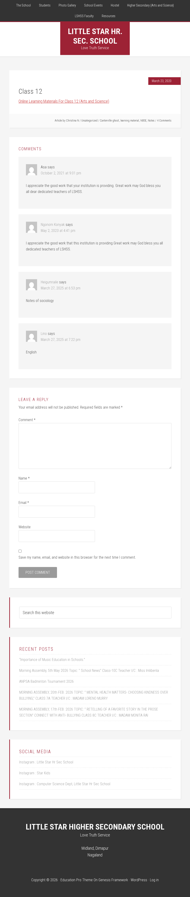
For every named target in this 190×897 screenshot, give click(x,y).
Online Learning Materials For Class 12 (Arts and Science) (64, 101)
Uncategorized (89, 120)
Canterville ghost (109, 120)
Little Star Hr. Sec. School (95, 36)
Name (24, 478)
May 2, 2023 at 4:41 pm (58, 230)
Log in (154, 880)
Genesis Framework (113, 880)
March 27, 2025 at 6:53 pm (60, 288)
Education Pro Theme (76, 880)
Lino (44, 333)
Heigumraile (49, 282)
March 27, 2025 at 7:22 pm (60, 339)
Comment (27, 420)
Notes (151, 120)
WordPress (139, 880)
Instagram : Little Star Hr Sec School (46, 762)
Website (25, 527)
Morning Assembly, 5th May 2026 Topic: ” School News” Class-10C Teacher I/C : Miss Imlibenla (89, 670)
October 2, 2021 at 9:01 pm (61, 173)
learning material (129, 120)
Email (24, 502)
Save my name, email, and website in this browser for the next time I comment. (77, 557)
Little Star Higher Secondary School (95, 826)
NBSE (143, 120)
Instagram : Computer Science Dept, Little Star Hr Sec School (64, 784)
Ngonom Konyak (53, 224)
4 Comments (164, 120)
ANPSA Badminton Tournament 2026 (46, 681)
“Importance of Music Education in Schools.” (52, 659)
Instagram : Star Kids (34, 773)
